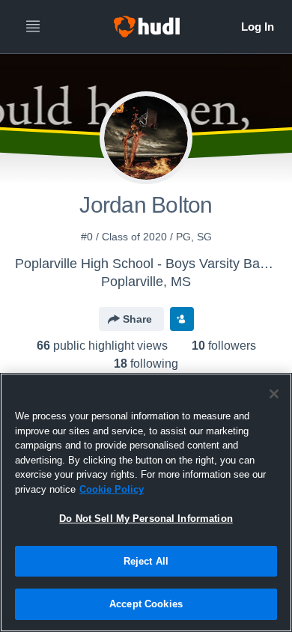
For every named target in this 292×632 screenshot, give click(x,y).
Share (137, 319)
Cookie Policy (111, 489)
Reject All (146, 561)
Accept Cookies (146, 604)
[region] (146, 502)
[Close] (274, 393)
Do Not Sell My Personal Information (146, 518)
